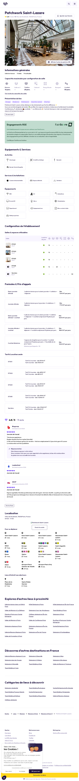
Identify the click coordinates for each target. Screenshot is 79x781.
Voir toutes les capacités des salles (16, 93)
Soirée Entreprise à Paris (61, 626)
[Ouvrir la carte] (39, 523)
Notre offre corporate (60, 733)
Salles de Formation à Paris (13, 636)
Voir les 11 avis (9, 505)
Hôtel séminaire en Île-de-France (63, 604)
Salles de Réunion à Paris (13, 620)
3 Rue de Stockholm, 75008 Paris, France (29, 17)
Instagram (32, 743)
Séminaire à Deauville (35, 656)
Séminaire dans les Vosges (13, 660)
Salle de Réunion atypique (61, 696)
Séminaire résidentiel (11, 688)
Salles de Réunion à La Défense (14, 610)
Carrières (8, 735)
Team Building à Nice (35, 664)
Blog (30, 733)
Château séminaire (11, 700)
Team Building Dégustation (37, 696)
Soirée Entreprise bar (35, 692)
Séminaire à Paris (58, 614)
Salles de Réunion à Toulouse (62, 664)
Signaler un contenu (47, 765)
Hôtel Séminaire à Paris (36, 604)
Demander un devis (39, 775)
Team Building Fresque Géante (14, 692)
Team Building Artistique (12, 696)
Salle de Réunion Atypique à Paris (15, 632)
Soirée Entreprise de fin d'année (63, 688)
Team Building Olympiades (61, 692)
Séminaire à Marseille (11, 664)
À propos (8, 733)
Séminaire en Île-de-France (37, 632)
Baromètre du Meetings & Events (15, 743)
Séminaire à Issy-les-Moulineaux (39, 610)
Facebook (32, 735)
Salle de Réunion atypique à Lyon (15, 656)
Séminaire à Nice (58, 656)
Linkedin (31, 740)
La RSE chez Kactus (11, 738)
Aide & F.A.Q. (9, 740)
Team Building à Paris (60, 610)
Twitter (31, 738)
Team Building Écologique (37, 688)
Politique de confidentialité (62, 765)
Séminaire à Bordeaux (60, 660)
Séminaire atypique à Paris (13, 626)
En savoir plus (9, 114)
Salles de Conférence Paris (37, 620)
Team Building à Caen (11, 668)
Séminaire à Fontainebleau (61, 632)
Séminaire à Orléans (35, 660)
